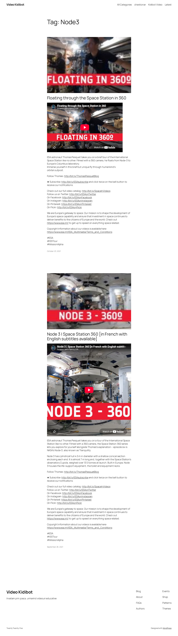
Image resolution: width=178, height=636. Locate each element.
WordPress (167, 628)
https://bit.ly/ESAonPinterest (76, 204)
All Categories (124, 4)
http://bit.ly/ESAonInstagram (77, 200)
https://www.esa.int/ (58, 222)
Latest (168, 4)
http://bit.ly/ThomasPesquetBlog (81, 176)
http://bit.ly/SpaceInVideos (96, 190)
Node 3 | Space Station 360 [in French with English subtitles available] (87, 336)
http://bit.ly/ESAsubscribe (74, 181)
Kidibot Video (155, 4)
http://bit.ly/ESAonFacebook (77, 197)
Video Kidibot (15, 5)
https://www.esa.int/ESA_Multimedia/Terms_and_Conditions (79, 231)
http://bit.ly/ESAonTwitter (82, 194)
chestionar (140, 4)
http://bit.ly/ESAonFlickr (69, 207)
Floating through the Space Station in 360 (86, 97)
